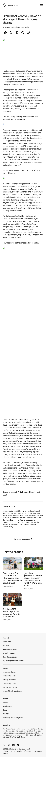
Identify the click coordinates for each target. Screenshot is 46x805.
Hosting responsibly (10, 687)
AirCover (6, 646)
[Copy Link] (28, 32)
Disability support (9, 653)
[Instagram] (9, 745)
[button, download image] (39, 44)
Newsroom (13, 5)
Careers (5, 710)
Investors (6, 714)
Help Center (7, 642)
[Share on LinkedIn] (17, 32)
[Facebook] (18, 745)
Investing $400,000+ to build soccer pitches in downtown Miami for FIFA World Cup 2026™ (33, 579)
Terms (12, 751)
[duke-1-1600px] (23, 52)
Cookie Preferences (24, 751)
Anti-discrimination (10, 649)
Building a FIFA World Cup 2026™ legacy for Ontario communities (11, 613)
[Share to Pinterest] (22, 32)
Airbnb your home (9, 672)
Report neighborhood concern (13, 661)
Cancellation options (10, 657)
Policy (27, 27)
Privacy (5, 751)
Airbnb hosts (23, 492)
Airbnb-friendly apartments (13, 691)
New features (7, 706)
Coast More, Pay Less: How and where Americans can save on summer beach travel (12, 578)
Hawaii (32, 492)
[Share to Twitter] (11, 32)
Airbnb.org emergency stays (13, 718)
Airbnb (7, 27)
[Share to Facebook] (5, 32)
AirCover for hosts (9, 676)
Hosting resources (9, 680)
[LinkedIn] (13, 745)
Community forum (9, 683)
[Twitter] (4, 745)
